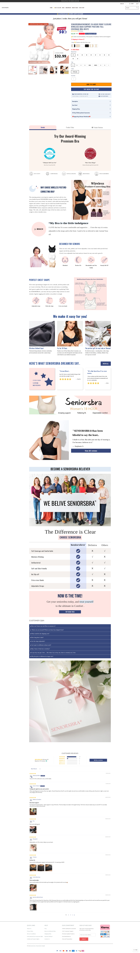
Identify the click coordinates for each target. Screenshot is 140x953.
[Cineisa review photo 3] (48, 867)
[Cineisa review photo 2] (40, 867)
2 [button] (68, 915)
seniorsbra (33, 946)
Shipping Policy (47, 934)
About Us (29, 928)
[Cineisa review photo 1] (33, 867)
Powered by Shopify (40, 946)
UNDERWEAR (68, 7)
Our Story (81, 7)
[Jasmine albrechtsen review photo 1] (33, 907)
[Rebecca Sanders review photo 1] (33, 811)
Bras (63, 7)
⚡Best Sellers (57, 7)
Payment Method (48, 936)
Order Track (75, 7)
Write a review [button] (98, 760)
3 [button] (70, 915)
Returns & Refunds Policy (50, 931)
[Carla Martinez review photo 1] (33, 887)
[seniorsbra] (5, 8)
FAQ (45, 928)
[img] (33, 773)
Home (51, 7)
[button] (74, 31)
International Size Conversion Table (35, 936)
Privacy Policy (30, 931)
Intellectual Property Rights (33, 939)
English (122, 3)
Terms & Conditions (31, 934)
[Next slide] (67, 70)
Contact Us (47, 939)
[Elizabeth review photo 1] (33, 847)
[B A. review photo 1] (33, 829)
